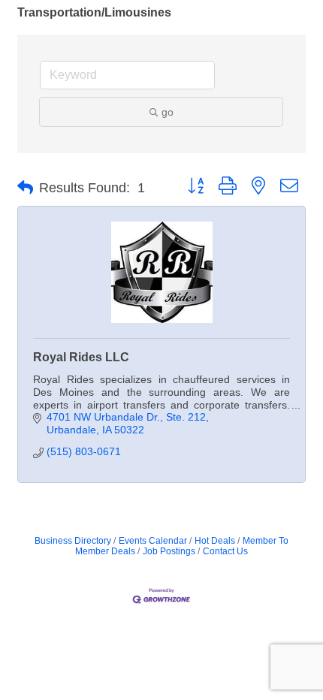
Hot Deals (215, 541)
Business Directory (73, 541)
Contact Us (225, 551)
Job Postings (169, 551)
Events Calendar (153, 541)
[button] (25, 188)
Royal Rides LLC (81, 357)
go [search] (168, 112)
